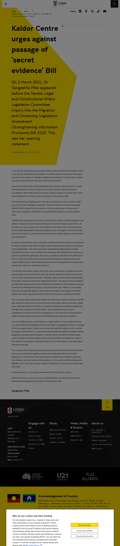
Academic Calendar (57, 442)
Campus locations (99, 440)
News (26, 11)
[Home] (60, 4)
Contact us (33, 432)
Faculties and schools (101, 436)
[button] (107, 404)
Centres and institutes (102, 444)
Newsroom (74, 432)
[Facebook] (86, 11)
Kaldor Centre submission (33, 378)
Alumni (31, 448)
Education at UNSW (36, 444)
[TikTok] (98, 11)
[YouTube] (104, 11)
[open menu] (5, 4)
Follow (73, 11)
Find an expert (35, 436)
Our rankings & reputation (98, 431)
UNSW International (57, 430)
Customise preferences (84, 536)
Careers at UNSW (35, 440)
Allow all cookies (84, 525)
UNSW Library (97, 448)
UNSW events (76, 436)
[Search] (114, 4)
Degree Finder (55, 434)
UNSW (14, 11)
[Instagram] (92, 11)
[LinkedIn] (80, 11)
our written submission (29, 227)
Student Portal (56, 438)
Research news (77, 440)
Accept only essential (85, 530)
